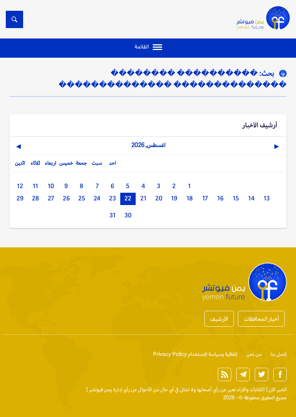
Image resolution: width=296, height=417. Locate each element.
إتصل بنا (279, 354)
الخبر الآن (278, 389)
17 (205, 198)
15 (236, 198)
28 (35, 198)
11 (35, 186)
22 (127, 198)
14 (251, 198)
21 (143, 198)
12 (20, 186)
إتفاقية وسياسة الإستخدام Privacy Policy (195, 354)
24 (97, 198)
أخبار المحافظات (261, 318)
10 (51, 186)
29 (20, 198)
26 (66, 198)
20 (158, 198)
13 (267, 198)
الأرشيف (219, 318)
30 (127, 215)
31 (112, 215)
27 (51, 198)
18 (190, 198)
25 (81, 198)
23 (112, 198)
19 (174, 198)
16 (220, 198)
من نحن (254, 354)
